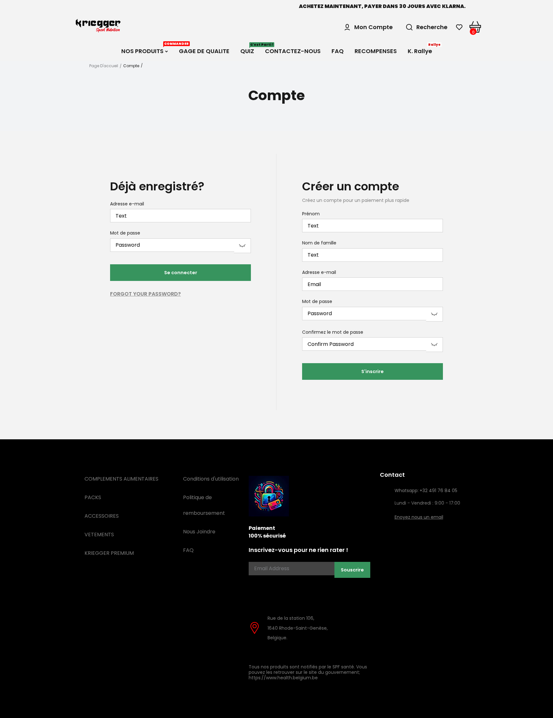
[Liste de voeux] (459, 27)
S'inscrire (372, 371)
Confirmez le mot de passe (332, 332)
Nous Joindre (199, 531)
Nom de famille (319, 243)
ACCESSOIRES (101, 516)
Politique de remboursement (204, 505)
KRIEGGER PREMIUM (109, 553)
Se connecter (180, 272)
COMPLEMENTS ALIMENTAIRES (121, 479)
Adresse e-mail (127, 204)
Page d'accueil (103, 66)
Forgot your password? (145, 294)
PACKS (92, 497)
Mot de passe (125, 233)
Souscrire (352, 570)
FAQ (188, 550)
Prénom (311, 214)
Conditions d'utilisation (211, 479)
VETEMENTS (99, 534)
